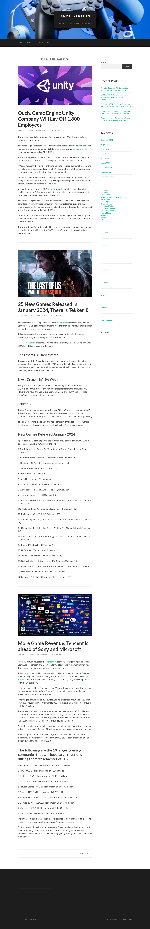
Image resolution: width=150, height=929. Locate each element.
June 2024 (105, 149)
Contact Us (44, 43)
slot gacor (104, 190)
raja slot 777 (105, 199)
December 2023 (107, 177)
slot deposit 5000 (107, 232)
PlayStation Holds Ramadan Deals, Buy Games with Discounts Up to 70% (115, 119)
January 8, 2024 (25, 316)
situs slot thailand (107, 211)
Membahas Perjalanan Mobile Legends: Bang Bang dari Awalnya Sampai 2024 (115, 112)
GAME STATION (75, 16)
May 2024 (104, 154)
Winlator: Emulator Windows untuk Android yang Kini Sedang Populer (114, 89)
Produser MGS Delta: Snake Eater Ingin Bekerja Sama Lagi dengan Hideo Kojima (116, 105)
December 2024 (107, 140)
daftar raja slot (106, 204)
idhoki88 (104, 295)
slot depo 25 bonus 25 (109, 208)
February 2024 (106, 168)
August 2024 (105, 144)
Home (20, 43)
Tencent (50, 661)
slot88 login (105, 201)
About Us (31, 43)
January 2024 (106, 172)
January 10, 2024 (25, 130)
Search (103, 62)
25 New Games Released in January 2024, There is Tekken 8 (53, 307)
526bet (103, 215)
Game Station (82, 149)
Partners (106, 332)
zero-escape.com (107, 320)
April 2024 (105, 158)
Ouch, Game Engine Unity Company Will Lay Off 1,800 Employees (49, 119)
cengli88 (104, 307)
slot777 (104, 257)
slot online (105, 270)
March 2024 (105, 163)
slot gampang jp (107, 245)
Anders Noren (120, 920)
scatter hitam (106, 213)
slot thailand (105, 194)
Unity (52, 189)
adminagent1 (42, 130)
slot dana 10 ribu (107, 206)
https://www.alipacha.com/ (111, 197)
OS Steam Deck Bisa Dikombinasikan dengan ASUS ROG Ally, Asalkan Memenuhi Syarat (114, 97)
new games (63, 322)
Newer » (85, 854)
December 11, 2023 (26, 655)
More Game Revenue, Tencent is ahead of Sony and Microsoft (53, 646)
